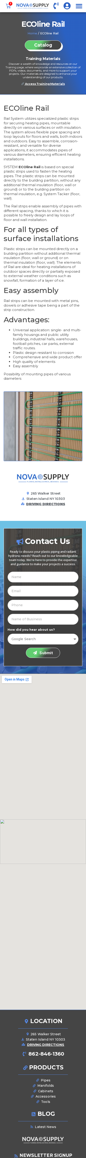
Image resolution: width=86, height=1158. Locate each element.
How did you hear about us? (31, 629)
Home (32, 33)
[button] (79, 6)
